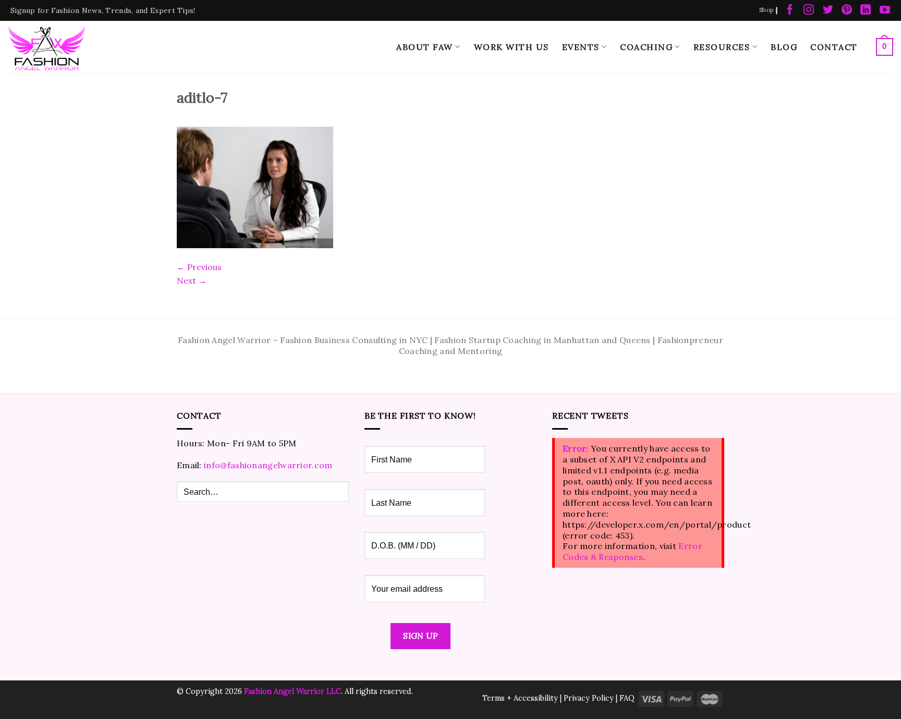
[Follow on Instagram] (808, 10)
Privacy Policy (589, 698)
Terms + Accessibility (520, 698)
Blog (784, 47)
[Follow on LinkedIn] (865, 10)
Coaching (646, 47)
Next (191, 280)
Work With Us (511, 47)
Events (581, 47)
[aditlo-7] (255, 186)
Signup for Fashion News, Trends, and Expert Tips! (103, 10)
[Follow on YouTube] (885, 10)
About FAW (424, 47)
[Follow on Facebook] (790, 10)
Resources (721, 47)
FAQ (627, 698)
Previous (199, 267)
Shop (766, 10)
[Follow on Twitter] (828, 10)
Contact (834, 47)
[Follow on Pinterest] (847, 10)
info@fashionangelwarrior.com (268, 465)
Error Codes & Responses (632, 551)
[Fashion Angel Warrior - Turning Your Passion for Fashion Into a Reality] (47, 47)
